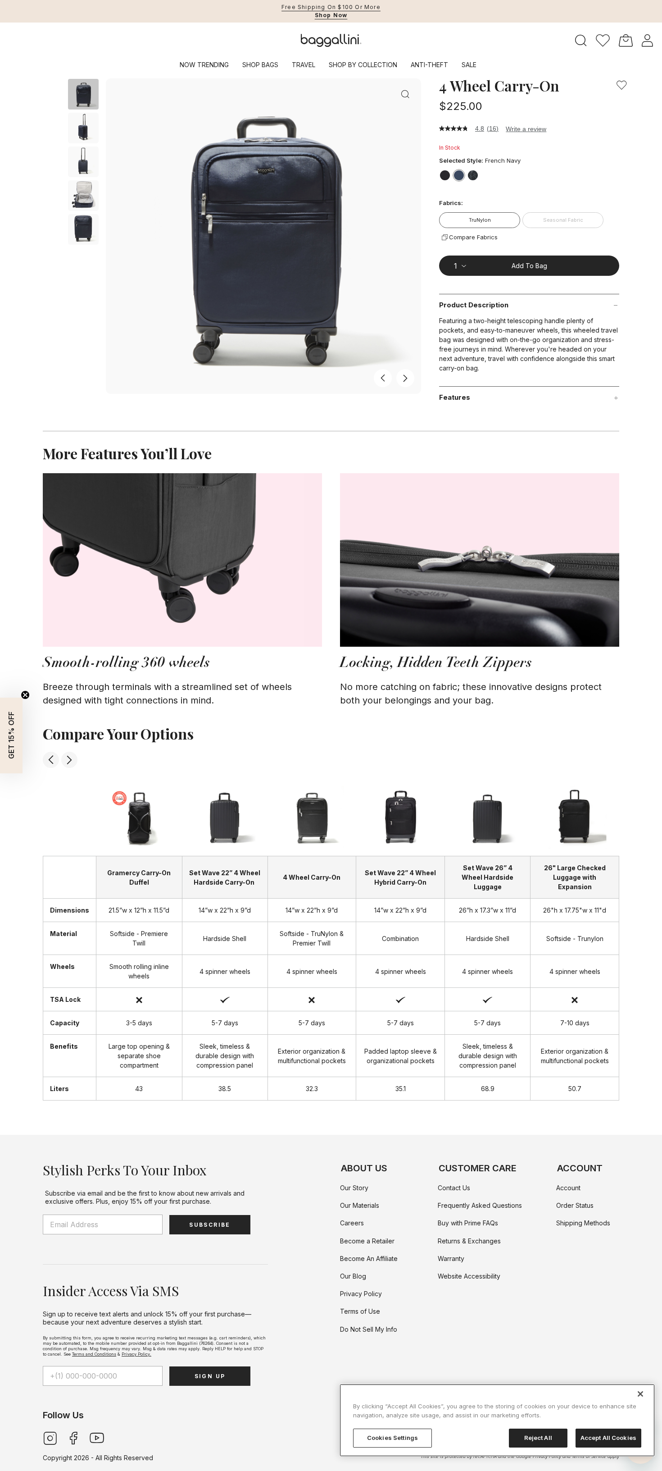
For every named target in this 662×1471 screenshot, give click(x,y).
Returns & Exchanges (469, 1241)
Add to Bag (529, 266)
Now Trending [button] (204, 65)
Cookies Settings (392, 1437)
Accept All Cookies (608, 1437)
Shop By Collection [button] (363, 65)
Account (568, 1188)
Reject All (538, 1437)
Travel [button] (303, 65)
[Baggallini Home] (331, 40)
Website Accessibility (469, 1276)
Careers (352, 1223)
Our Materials (359, 1205)
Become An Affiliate (369, 1258)
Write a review (526, 129)
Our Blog (353, 1276)
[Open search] (581, 41)
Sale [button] (469, 65)
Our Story (354, 1188)
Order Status (575, 1205)
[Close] (640, 1394)
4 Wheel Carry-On (499, 85)
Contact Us (454, 1188)
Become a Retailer (367, 1241)
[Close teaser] (25, 694)
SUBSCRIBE (210, 1224)
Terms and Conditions (94, 1354)
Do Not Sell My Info (368, 1329)
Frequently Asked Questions (480, 1205)
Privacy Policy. (136, 1354)
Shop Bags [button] (260, 65)
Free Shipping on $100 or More (331, 7)
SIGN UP (210, 1376)
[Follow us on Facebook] (73, 1437)
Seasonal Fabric (563, 220)
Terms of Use (360, 1311)
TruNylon (480, 220)
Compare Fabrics (473, 237)
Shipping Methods (583, 1223)
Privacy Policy (361, 1293)
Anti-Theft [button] (429, 65)
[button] (603, 40)
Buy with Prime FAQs (468, 1223)
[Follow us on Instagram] (50, 1437)
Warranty (451, 1258)
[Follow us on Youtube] (97, 1437)
